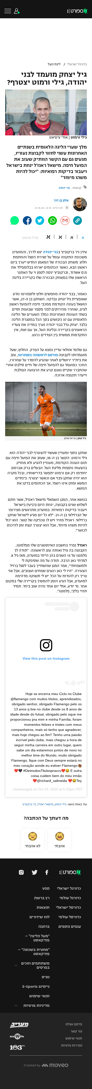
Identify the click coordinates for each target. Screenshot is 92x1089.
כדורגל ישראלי (77, 64)
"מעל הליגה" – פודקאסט (37, 938)
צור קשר (76, 1031)
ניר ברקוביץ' (29, 804)
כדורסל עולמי (69, 917)
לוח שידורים (39, 917)
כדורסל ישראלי (68, 907)
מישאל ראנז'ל (45, 804)
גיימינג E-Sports (36, 986)
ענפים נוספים (69, 926)
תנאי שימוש (39, 996)
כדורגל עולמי (70, 898)
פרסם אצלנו (74, 1024)
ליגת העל (54, 64)
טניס (46, 977)
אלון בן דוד (61, 200)
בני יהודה (64, 187)
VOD (46, 888)
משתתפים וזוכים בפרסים (35, 965)
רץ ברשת (42, 898)
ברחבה (44, 926)
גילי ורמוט (60, 804)
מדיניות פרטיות (36, 1005)
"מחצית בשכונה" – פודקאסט (34, 952)
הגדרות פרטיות (71, 1045)
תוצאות (43, 907)
